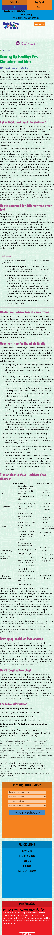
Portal (39, 7)
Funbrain (27, 860)
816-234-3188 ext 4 (32, 17)
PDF (1, 68)
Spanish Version (11, 68)
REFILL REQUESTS (12, 909)
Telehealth (14, 2)
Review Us (27, 850)
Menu (42, 24)
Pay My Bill (39, 2)
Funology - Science (27, 870)
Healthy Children (27, 855)
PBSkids (27, 865)
